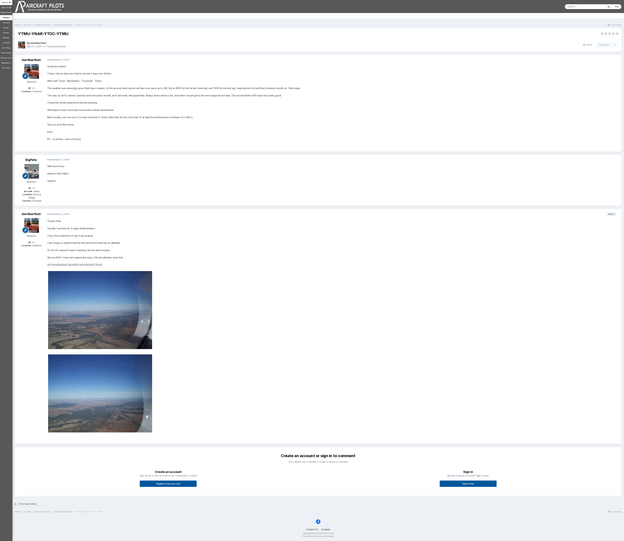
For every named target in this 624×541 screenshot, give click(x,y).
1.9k (33, 88)
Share (588, 44)
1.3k (33, 188)
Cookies (325, 529)
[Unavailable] (100, 309)
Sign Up (5, 7)
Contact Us (312, 529)
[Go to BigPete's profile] (31, 171)
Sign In (5, 2)
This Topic (596, 6)
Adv (617, 6)
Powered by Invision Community (318, 536)
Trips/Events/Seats (56, 46)
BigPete (31, 160)
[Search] (608, 6)
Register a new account (168, 483)
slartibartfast (38, 43)
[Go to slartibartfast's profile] (21, 44)
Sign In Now (468, 483)
